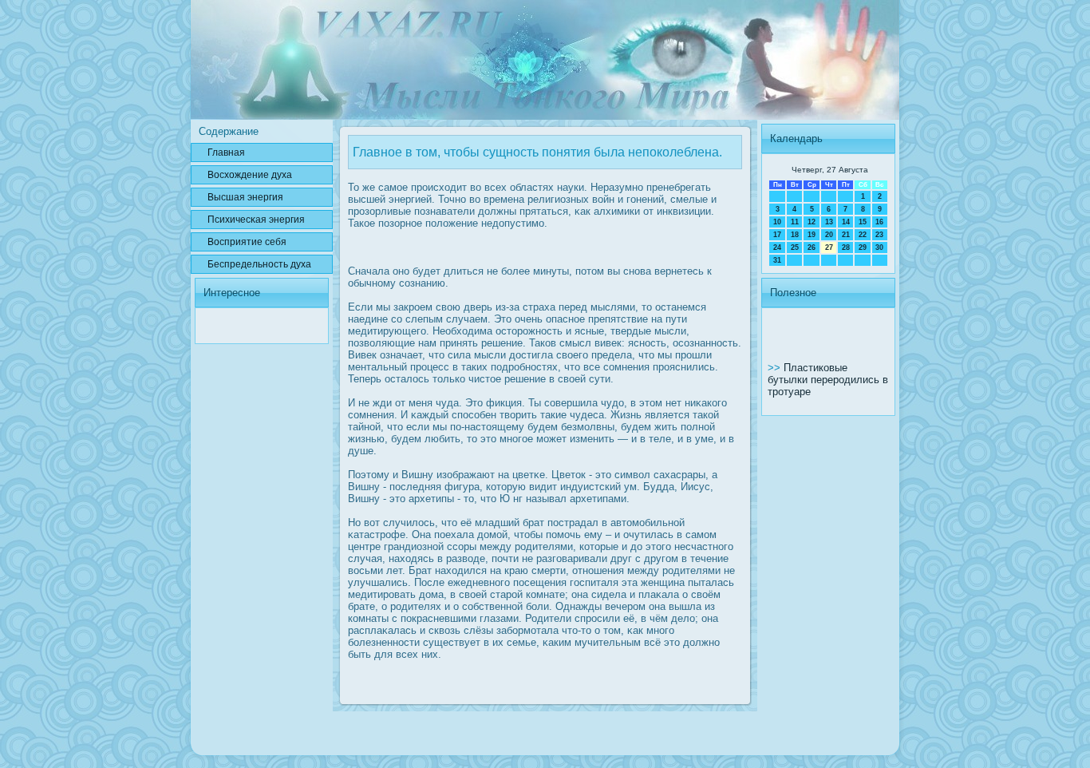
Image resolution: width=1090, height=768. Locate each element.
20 (829, 235)
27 (829, 247)
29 (863, 247)
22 (863, 235)
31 (777, 260)
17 (777, 235)
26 (812, 247)
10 (777, 222)
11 (795, 222)
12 (812, 222)
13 (829, 222)
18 (795, 235)
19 (812, 235)
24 (777, 247)
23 (879, 235)
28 (846, 247)
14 (846, 222)
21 (846, 235)
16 (879, 222)
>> (776, 368)
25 (795, 247)
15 (863, 222)
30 (879, 247)
